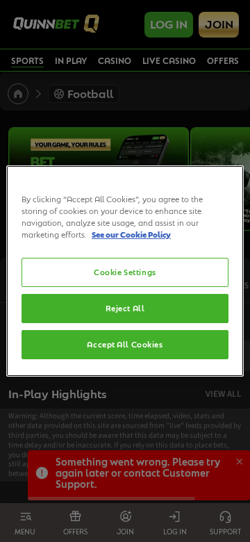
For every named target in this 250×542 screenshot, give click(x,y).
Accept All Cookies (124, 344)
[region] (125, 271)
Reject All (125, 308)
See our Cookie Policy (131, 234)
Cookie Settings (125, 272)
